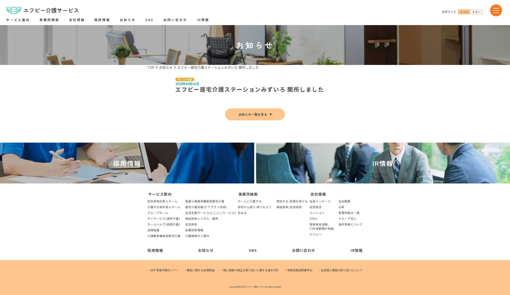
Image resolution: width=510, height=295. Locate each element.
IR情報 (203, 19)
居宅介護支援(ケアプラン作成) (206, 207)
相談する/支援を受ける (292, 201)
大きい (476, 12)
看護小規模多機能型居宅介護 (204, 201)
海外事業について (350, 224)
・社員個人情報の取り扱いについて (340, 270)
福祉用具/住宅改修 (289, 207)
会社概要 (344, 201)
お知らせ (128, 19)
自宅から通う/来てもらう (255, 207)
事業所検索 (49, 19)
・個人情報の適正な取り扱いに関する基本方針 (249, 270)
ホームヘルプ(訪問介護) (163, 224)
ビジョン (316, 234)
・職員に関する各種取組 (199, 270)
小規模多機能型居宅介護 (163, 236)
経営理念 (316, 207)
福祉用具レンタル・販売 (201, 219)
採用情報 (102, 19)
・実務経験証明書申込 (298, 270)
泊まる (242, 213)
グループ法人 (347, 219)
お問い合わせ (175, 19)
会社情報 (77, 19)
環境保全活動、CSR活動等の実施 (322, 226)
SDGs (313, 219)
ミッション (317, 213)
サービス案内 (18, 19)
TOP (150, 67)
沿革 (341, 207)
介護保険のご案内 (197, 236)
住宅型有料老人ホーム (162, 201)
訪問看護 (153, 230)
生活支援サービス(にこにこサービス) (210, 213)
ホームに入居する (250, 201)
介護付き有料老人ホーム (163, 207)
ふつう (464, 12)
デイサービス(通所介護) (163, 219)
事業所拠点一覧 (349, 213)
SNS (149, 19)
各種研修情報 (194, 230)
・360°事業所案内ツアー (162, 270)
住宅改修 (191, 224)
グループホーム (157, 213)
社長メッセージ (320, 201)
